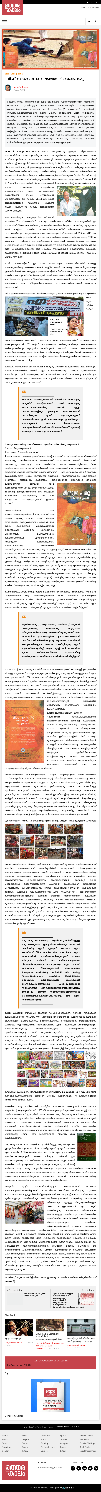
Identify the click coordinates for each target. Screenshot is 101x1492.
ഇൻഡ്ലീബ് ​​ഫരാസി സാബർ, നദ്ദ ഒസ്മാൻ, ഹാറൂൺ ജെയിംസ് (50, 1346)
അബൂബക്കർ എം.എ (76, 1345)
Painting (44, 1443)
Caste (13, 73)
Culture (24, 1443)
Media (24, 1435)
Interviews (84, 1439)
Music (43, 1439)
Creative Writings (87, 1443)
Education (6, 1447)
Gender (5, 1450)
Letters (63, 1450)
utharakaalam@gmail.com (50, 1467)
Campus (64, 1443)
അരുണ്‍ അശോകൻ (13, 1343)
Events (63, 1447)
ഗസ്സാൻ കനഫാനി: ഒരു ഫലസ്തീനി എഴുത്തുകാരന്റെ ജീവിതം (49, 1337)
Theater (63, 1439)
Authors (95, 7)
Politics (20, 73)
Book (7, 73)
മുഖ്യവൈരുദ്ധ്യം (13, 1338)
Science (44, 1450)
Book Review (85, 1447)
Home (4, 1435)
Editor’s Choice (86, 1435)
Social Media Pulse (88, 1450)
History (24, 1450)
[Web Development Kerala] (68, 1487)
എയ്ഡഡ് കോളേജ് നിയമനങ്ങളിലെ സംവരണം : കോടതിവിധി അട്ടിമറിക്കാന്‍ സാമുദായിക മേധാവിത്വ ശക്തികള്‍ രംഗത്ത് (68, 1300)
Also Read (10, 1315)
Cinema (24, 1447)
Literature (45, 1435)
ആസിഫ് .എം (21, 87)
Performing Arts (48, 1447)
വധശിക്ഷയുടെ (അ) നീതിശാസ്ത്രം (35, 1295)
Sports (63, 1435)
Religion (25, 1439)
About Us (85, 7)
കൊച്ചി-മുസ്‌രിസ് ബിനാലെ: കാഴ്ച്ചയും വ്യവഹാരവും (81, 1340)
